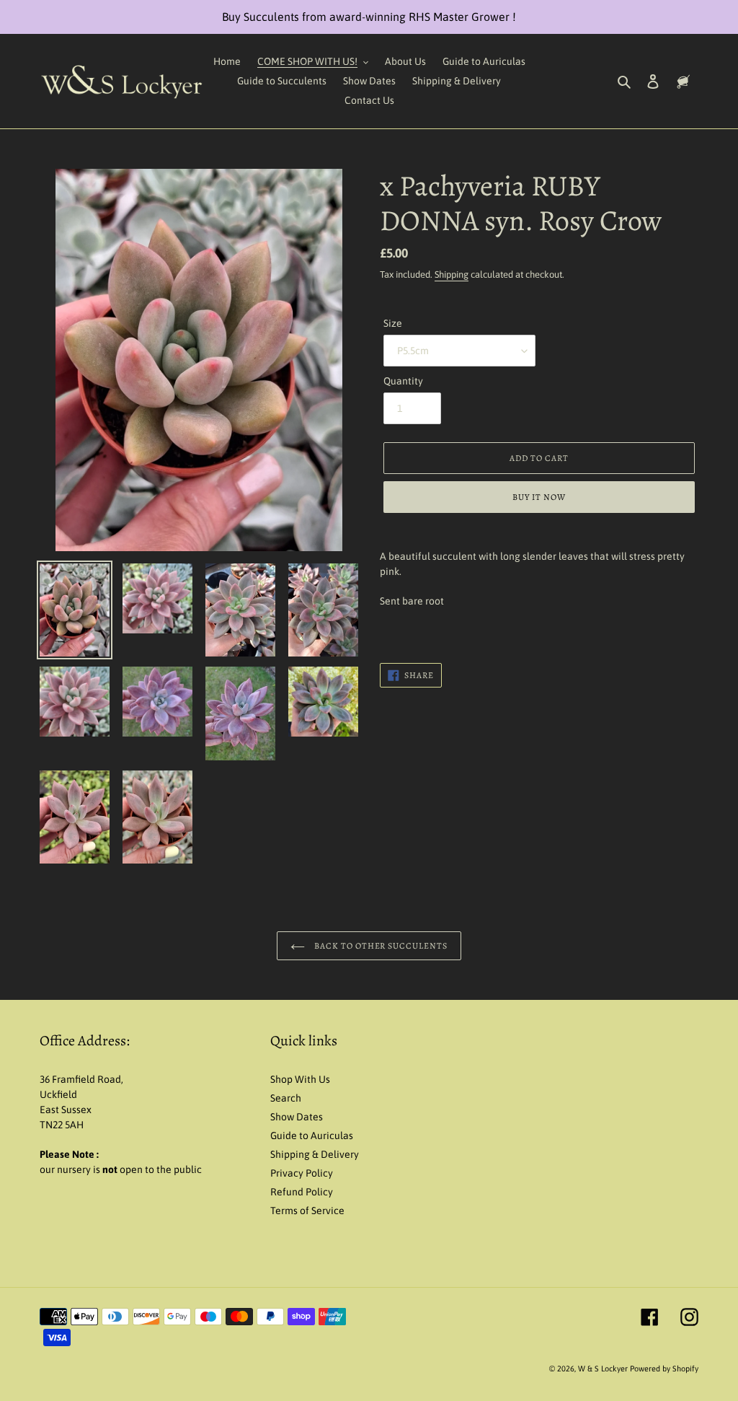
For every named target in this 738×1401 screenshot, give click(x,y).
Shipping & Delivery (314, 1154)
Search (285, 1098)
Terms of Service (307, 1210)
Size (392, 323)
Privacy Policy (301, 1173)
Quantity (403, 381)
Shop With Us (300, 1079)
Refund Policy (301, 1192)
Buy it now (539, 497)
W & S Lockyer (604, 1368)
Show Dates (296, 1117)
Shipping (451, 274)
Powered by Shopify (664, 1368)
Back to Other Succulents (380, 946)
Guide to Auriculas (311, 1135)
